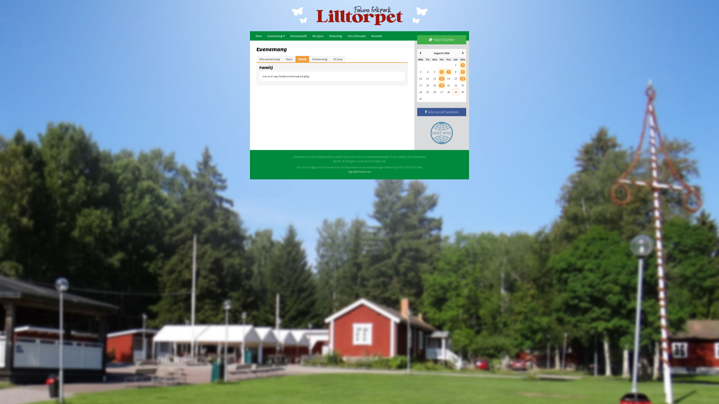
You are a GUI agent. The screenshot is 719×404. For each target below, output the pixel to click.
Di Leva (337, 59)
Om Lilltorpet (357, 36)
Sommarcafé (298, 36)
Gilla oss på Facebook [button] (442, 112)
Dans (289, 59)
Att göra (318, 36)
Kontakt (376, 36)
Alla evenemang (269, 59)
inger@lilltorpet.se (359, 171)
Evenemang (275, 36)
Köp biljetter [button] (444, 39)
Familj (302, 59)
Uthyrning (335, 36)
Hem (259, 36)
